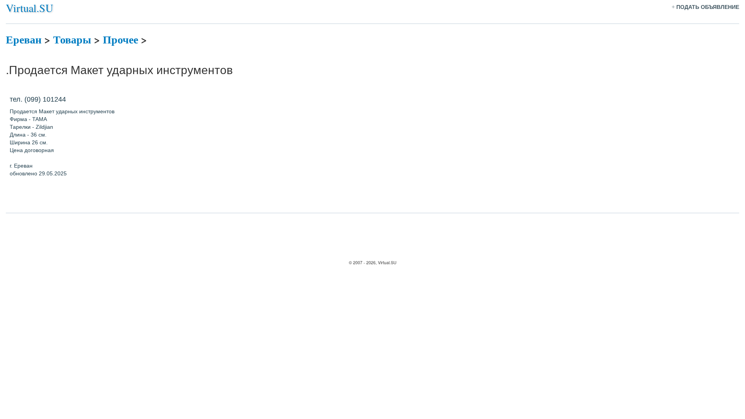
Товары (72, 39)
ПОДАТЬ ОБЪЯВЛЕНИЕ (707, 7)
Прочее (120, 39)
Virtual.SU (29, 7)
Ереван (24, 39)
